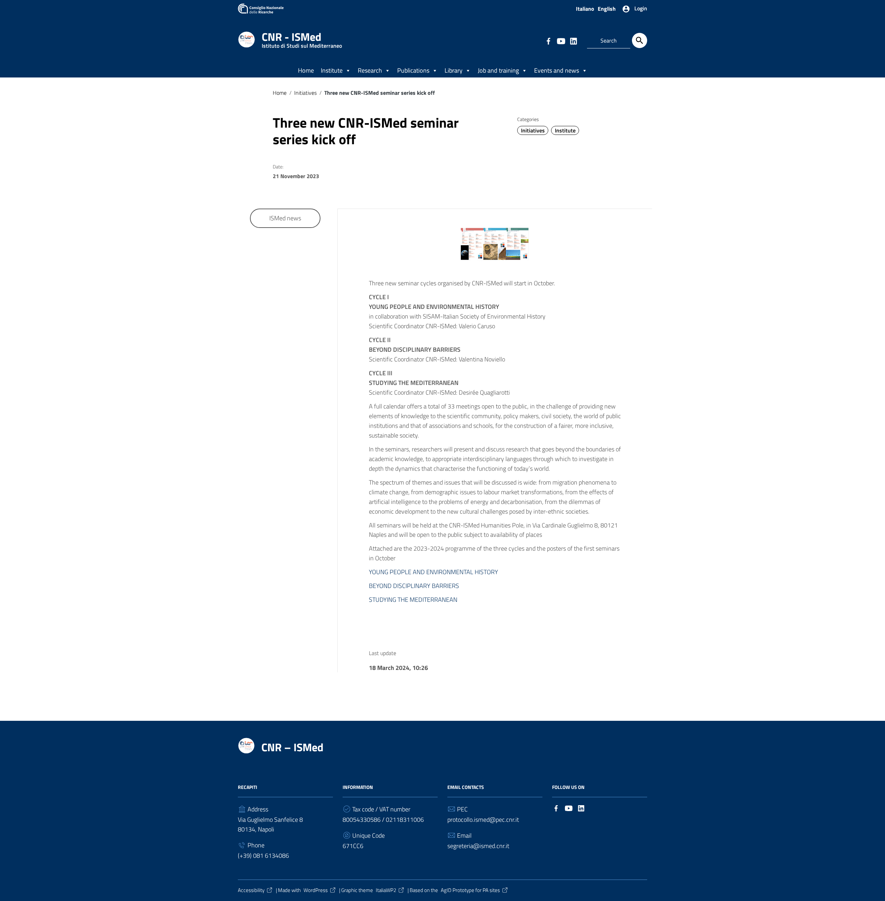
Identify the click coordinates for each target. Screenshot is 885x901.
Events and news (556, 70)
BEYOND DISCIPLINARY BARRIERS (414, 585)
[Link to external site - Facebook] (548, 40)
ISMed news (285, 218)
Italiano (585, 8)
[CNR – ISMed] (246, 39)
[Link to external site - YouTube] (561, 40)
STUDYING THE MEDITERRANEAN (413, 599)
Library (454, 70)
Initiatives (305, 93)
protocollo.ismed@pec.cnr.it (483, 819)
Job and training (498, 70)
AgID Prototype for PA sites (470, 890)
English (607, 8)
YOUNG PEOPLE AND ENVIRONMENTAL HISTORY (433, 572)
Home (306, 70)
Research (370, 70)
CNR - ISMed (302, 38)
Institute (332, 70)
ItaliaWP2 (386, 890)
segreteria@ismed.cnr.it (478, 846)
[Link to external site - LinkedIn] (573, 40)
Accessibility (251, 890)
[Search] (639, 40)
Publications (413, 70)
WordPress (316, 890)
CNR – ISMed (292, 747)
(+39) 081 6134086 (263, 855)
